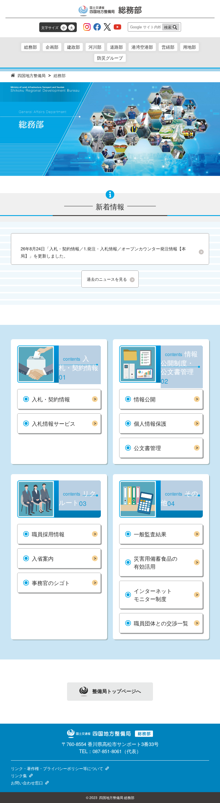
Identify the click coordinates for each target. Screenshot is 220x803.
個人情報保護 (150, 423)
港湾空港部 (142, 47)
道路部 (116, 47)
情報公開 (145, 399)
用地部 (189, 47)
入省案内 (43, 558)
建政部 (73, 47)
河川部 (95, 47)
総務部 (30, 47)
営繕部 (168, 47)
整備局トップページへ (116, 690)
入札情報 (53, 423)
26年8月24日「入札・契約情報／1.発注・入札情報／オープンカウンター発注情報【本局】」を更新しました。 (103, 252)
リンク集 (19, 775)
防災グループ (110, 58)
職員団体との (161, 623)
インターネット (153, 594)
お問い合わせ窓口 (27, 783)
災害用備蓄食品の (155, 562)
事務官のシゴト (51, 582)
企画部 (52, 47)
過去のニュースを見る (107, 279)
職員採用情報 (48, 534)
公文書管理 (147, 447)
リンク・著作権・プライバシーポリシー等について (57, 768)
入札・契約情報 (51, 399)
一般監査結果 (150, 534)
